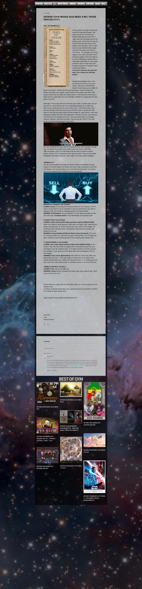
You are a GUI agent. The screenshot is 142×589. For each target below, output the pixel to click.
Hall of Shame (47, 314)
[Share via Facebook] (44, 324)
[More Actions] (97, 357)
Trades (45, 317)
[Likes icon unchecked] (48, 370)
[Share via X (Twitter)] (48, 324)
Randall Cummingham (49, 319)
